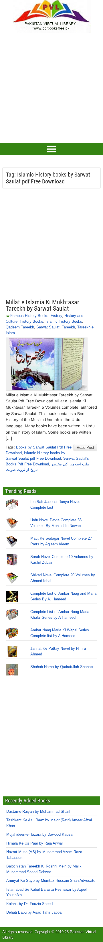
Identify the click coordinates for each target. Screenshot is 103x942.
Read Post (85, 447)
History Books (31, 321)
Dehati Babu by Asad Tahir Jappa (34, 912)
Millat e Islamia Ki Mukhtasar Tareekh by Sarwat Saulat (42, 305)
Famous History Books (29, 316)
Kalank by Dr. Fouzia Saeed (29, 904)
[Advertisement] (51, 87)
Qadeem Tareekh (20, 327)
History (56, 316)
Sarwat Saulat (48, 327)
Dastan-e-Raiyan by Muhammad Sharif (38, 811)
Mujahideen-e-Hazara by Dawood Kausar (40, 834)
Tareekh (68, 327)
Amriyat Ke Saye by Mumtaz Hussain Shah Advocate (50, 880)
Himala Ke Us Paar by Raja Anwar (34, 843)
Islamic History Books (63, 321)
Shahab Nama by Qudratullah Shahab (61, 667)
